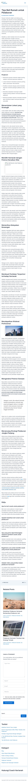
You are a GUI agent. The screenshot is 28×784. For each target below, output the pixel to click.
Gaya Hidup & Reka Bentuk (8, 753)
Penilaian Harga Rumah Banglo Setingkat (11, 733)
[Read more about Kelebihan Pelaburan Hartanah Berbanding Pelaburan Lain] (14, 600)
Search (3, 713)
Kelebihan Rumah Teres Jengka (9, 727)
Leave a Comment (7, 615)
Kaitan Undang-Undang (7, 755)
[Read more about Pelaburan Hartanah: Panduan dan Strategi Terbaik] (14, 628)
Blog (3, 751)
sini (22, 479)
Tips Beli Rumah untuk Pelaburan (9, 740)
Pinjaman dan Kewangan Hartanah (10, 762)
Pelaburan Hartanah (16, 615)
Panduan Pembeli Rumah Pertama (10, 758)
